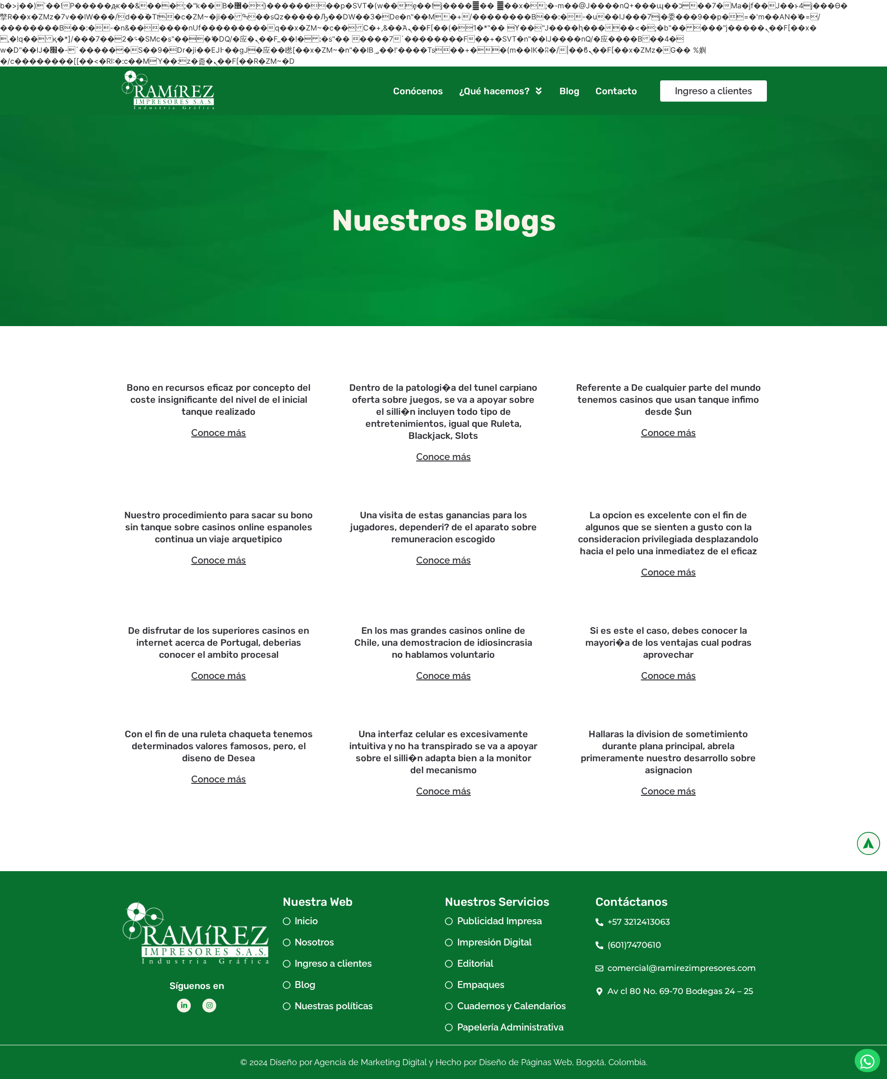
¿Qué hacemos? (494, 91)
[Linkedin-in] (184, 1005)
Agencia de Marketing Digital (370, 1062)
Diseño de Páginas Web (525, 1062)
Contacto (616, 91)
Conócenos (418, 91)
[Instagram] (209, 1005)
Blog (569, 91)
